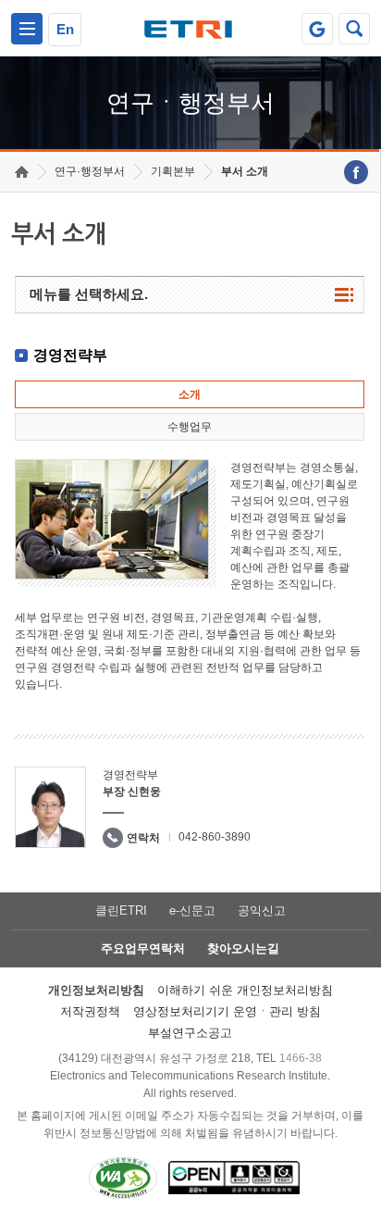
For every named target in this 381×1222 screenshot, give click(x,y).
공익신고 (262, 910)
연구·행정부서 (90, 171)
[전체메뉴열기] (27, 28)
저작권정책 (90, 1011)
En (65, 29)
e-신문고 (192, 910)
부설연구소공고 (190, 1033)
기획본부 (173, 171)
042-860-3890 (214, 836)
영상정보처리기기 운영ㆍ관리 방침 (227, 1011)
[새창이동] (317, 28)
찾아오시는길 (243, 948)
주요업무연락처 (143, 948)
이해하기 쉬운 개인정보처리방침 (245, 990)
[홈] (22, 172)
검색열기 (354, 28)
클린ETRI (121, 910)
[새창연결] (356, 172)
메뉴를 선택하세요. (89, 294)
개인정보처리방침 (96, 990)
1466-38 (300, 1058)
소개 (189, 394)
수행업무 (189, 426)
